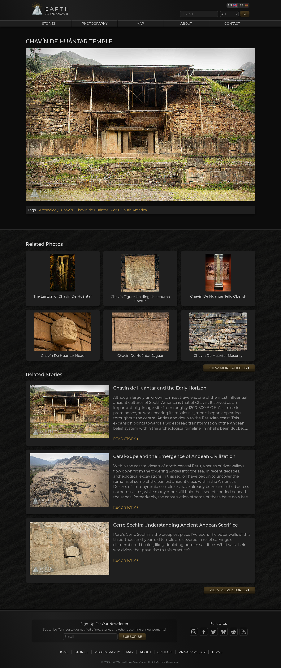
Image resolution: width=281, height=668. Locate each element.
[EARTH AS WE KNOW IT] (37, 15)
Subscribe (132, 637)
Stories (49, 23)
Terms (217, 652)
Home (63, 652)
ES (242, 5)
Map (140, 23)
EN (230, 5)
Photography (94, 23)
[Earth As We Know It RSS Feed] (244, 632)
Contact (232, 23)
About (186, 23)
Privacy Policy (192, 652)
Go (245, 14)
